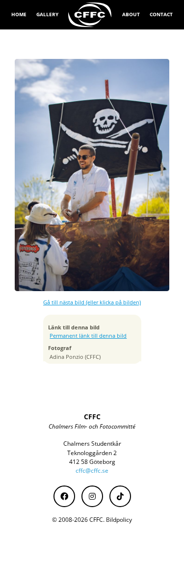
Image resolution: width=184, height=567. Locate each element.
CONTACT (161, 14)
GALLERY (47, 14)
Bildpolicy (119, 519)
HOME (18, 14)
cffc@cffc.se (92, 470)
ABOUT (131, 14)
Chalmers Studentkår (92, 443)
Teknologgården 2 (92, 453)
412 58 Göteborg (92, 462)
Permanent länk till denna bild (88, 335)
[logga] (90, 14)
